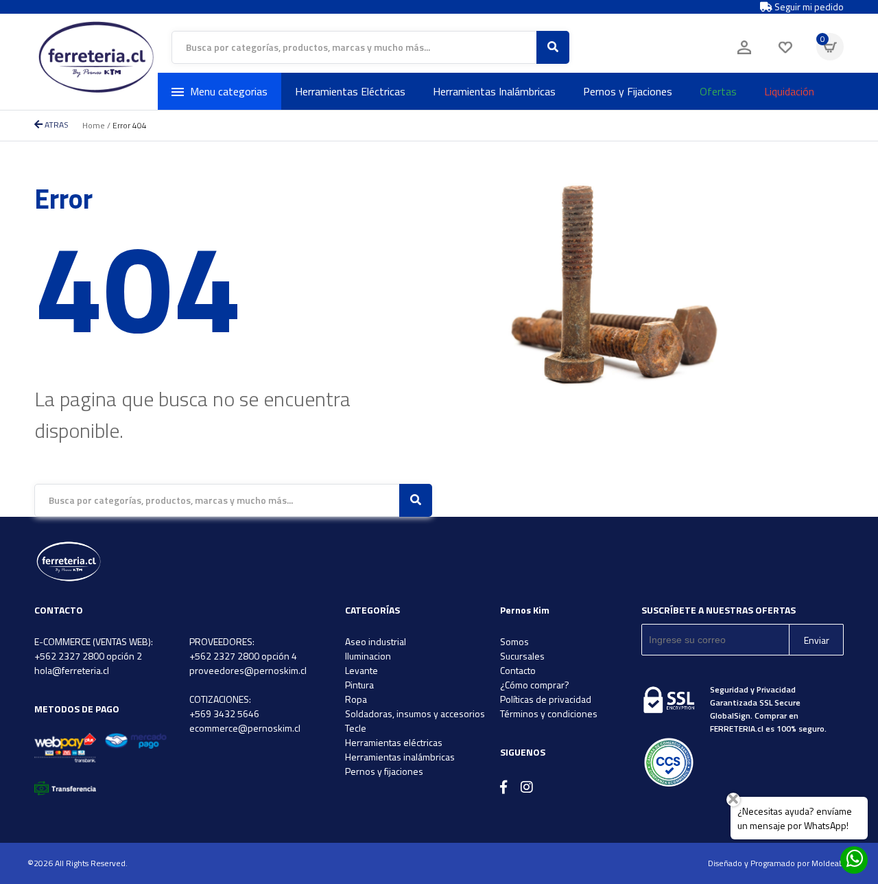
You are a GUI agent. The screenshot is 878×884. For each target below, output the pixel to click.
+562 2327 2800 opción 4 (243, 656)
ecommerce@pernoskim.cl (244, 728)
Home (93, 125)
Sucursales (522, 656)
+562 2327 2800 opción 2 (88, 656)
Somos (514, 641)
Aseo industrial (375, 641)
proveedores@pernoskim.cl (248, 670)
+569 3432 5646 (224, 713)
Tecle (355, 728)
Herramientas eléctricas (393, 742)
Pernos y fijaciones (384, 771)
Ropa (356, 699)
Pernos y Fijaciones (627, 91)
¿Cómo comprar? (534, 684)
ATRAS (56, 124)
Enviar (816, 640)
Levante (361, 670)
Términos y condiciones (548, 713)
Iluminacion (368, 656)
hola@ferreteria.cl (71, 670)
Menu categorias (229, 91)
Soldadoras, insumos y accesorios (415, 713)
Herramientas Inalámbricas (494, 91)
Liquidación (789, 91)
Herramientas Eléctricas (350, 91)
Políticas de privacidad (545, 699)
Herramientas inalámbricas (400, 756)
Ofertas (718, 91)
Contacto (518, 670)
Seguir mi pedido (808, 7)
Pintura (359, 684)
